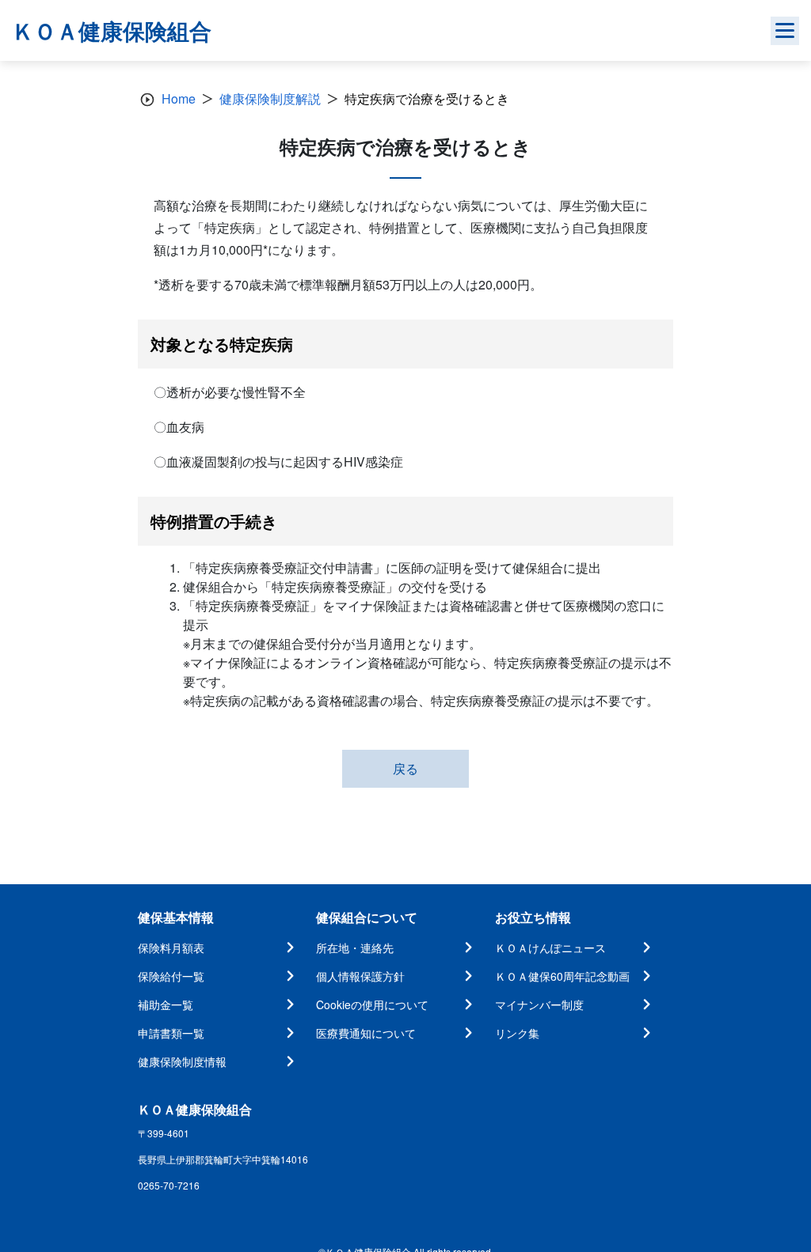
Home (179, 98)
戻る (405, 768)
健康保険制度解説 (270, 98)
